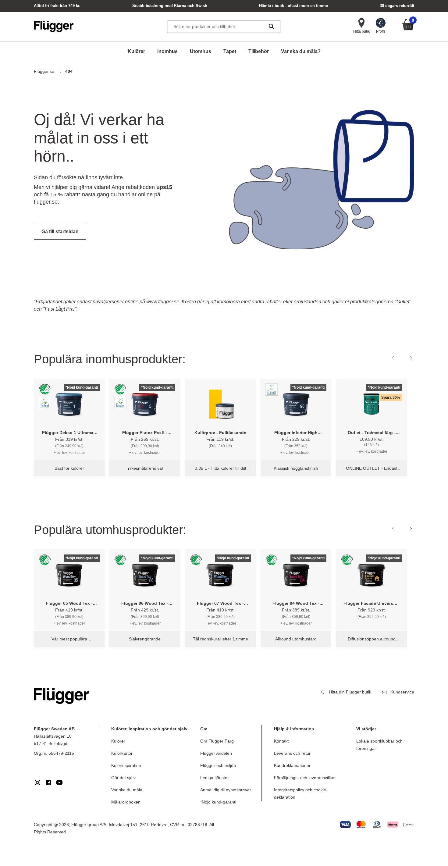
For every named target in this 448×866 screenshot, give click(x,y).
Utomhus (200, 51)
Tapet (229, 51)
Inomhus (167, 51)
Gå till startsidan (60, 231)
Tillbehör (258, 51)
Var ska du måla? (301, 51)
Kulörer (136, 51)
